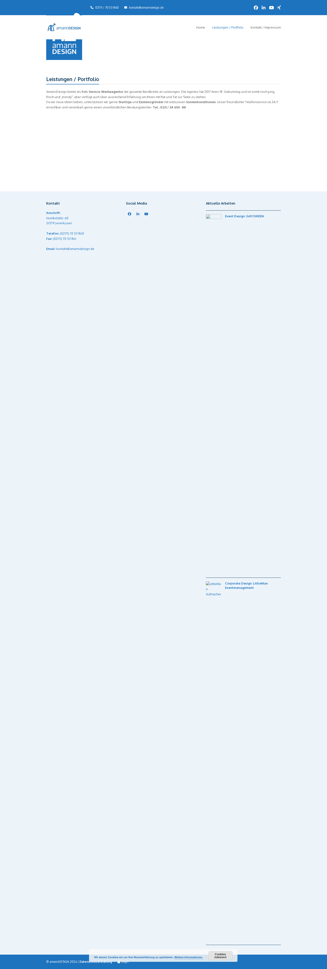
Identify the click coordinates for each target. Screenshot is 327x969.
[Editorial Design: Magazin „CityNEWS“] (193, 124)
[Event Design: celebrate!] (254, 154)
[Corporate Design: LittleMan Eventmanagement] (133, 124)
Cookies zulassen (220, 955)
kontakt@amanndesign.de (146, 7)
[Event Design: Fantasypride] (73, 166)
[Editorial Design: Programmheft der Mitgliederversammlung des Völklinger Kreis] (193, 154)
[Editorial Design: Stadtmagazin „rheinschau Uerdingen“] (133, 154)
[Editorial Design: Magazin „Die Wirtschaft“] (254, 124)
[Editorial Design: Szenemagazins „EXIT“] (73, 178)
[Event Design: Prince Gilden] (193, 166)
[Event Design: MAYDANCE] (73, 154)
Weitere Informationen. (188, 957)
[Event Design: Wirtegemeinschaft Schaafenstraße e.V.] (133, 139)
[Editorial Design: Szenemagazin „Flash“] (254, 166)
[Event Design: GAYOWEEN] (73, 124)
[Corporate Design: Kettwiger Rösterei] (73, 136)
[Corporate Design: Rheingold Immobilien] (133, 166)
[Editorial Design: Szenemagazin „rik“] (133, 181)
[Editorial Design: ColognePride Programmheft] (193, 139)
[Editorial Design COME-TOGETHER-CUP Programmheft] (254, 136)
